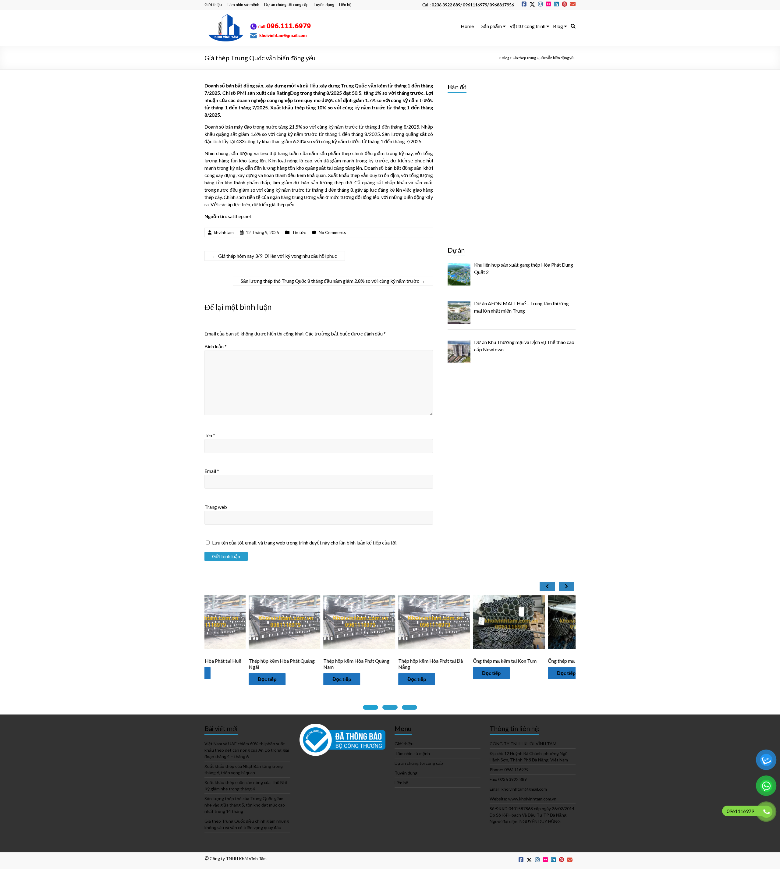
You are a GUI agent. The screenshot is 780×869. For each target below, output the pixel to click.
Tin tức (299, 232)
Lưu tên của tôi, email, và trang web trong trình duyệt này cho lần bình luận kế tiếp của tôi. (304, 542)
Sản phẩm (491, 26)
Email (211, 471)
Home (467, 26)
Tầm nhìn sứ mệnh (243, 4)
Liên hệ (345, 4)
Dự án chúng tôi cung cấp (286, 4)
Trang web (215, 507)
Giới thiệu (213, 4)
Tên (209, 435)
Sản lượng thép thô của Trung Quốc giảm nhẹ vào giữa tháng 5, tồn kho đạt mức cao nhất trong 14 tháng (244, 805)
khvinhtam (224, 232)
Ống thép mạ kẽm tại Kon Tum (461, 661)
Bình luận (215, 346)
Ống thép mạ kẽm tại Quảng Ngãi (539, 661)
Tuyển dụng (324, 4)
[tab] (370, 707)
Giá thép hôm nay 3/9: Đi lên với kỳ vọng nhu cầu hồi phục (274, 256)
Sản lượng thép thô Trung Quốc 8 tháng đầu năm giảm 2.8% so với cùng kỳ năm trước (333, 281)
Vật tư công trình (527, 26)
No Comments (332, 232)
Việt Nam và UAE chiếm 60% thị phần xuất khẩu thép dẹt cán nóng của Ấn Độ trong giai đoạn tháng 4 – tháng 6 (246, 750)
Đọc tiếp (223, 679)
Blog (558, 26)
